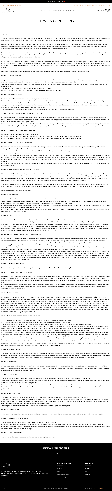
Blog (86, 471)
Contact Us (60, 468)
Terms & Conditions (97, 488)
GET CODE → (56, 454)
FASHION (68, 11)
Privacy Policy (87, 488)
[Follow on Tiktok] (6, 488)
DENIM (49, 11)
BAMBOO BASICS (58, 11)
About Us (87, 468)
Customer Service (79, 5)
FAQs (58, 471)
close (2, 1)
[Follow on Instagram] (4, 488)
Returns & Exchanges (91, 5)
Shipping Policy (61, 477)
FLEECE (43, 11)
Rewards (101, 5)
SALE (74, 11)
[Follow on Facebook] (2, 488)
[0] (104, 10)
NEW (37, 11)
